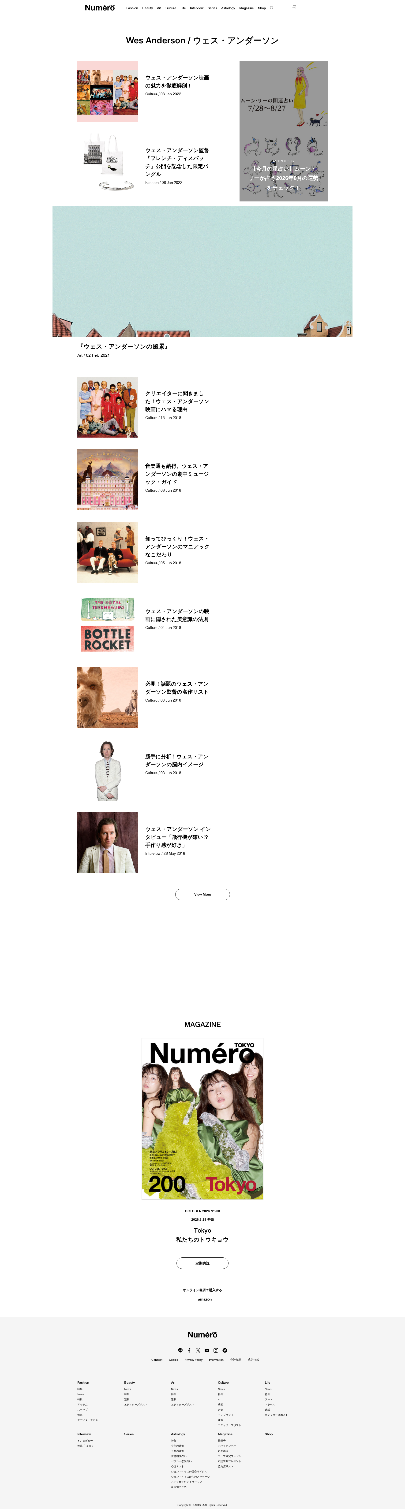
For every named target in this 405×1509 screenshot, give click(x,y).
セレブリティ (225, 1414)
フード (269, 1399)
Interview (196, 8)
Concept (156, 1359)
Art (159, 8)
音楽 (220, 1409)
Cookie (173, 1359)
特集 (79, 1389)
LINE (180, 1350)
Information (216, 1359)
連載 (79, 1414)
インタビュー (85, 1440)
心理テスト (177, 1466)
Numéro (100, 8)
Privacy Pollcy (193, 1359)
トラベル (270, 1404)
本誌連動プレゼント (229, 1461)
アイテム (82, 1404)
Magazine (246, 8)
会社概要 (235, 1359)
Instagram (216, 1350)
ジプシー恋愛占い (181, 1461)
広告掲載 (253, 1359)
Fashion (132, 8)
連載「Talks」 (85, 1445)
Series (212, 8)
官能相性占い (179, 1456)
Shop (262, 8)
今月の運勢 (177, 1451)
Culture (170, 8)
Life (183, 8)
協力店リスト (225, 1466)
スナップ (82, 1409)
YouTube (207, 1350)
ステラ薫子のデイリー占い (186, 1481)
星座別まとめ (179, 1487)
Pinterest (224, 1350)
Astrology (228, 8)
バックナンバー (227, 1445)
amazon (205, 1299)
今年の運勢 (177, 1445)
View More (202, 894)
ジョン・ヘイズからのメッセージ (190, 1476)
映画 (220, 1404)
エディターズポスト (89, 1420)
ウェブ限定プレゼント (231, 1456)
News (80, 1394)
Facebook (189, 1350)
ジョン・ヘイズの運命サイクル (189, 1471)
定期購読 (202, 1263)
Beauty (147, 8)
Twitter (198, 1350)
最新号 (222, 1440)
